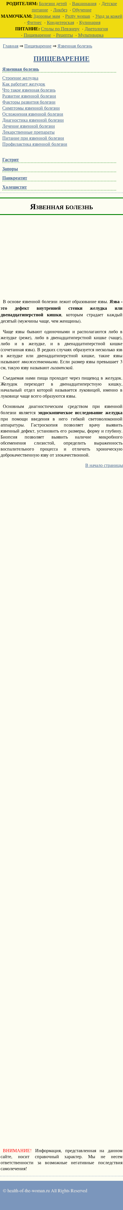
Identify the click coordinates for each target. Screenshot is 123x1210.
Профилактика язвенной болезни (34, 144)
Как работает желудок (23, 84)
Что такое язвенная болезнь (28, 90)
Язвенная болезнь (74, 46)
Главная (10, 46)
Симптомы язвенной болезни (31, 108)
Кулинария (89, 22)
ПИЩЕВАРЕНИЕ (61, 58)
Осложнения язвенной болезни (32, 114)
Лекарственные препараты (28, 132)
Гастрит (10, 159)
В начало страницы (104, 465)
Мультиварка (91, 35)
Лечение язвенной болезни (28, 126)
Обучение (82, 10)
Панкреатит (14, 177)
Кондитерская (60, 22)
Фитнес (34, 22)
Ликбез (60, 10)
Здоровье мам (46, 16)
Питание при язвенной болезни (33, 138)
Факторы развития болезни (28, 102)
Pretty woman (77, 16)
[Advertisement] (49, 257)
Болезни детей (53, 3)
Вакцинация (84, 3)
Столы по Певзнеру (60, 28)
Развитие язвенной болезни (29, 96)
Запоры (10, 168)
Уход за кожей (108, 16)
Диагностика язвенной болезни (33, 120)
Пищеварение (37, 35)
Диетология (96, 28)
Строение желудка (20, 78)
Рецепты (64, 35)
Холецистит (14, 186)
